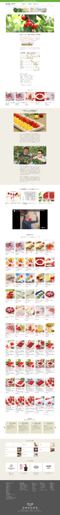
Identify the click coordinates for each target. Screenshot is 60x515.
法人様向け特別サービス (23, 484)
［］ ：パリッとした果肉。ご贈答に (26, 78)
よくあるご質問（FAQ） (9, 496)
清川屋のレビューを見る (43, 489)
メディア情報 (52, 489)
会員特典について (34, 485)
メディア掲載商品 (42, 485)
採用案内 (51, 487)
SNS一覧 (51, 488)
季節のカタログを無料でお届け (24, 485)
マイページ (33, 486)
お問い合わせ (8, 495)
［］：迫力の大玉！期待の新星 (26, 79)
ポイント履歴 (34, 488)
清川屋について (24, 3)
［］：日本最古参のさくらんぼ (25, 74)
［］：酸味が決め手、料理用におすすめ (27, 75)
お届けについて (8, 489)
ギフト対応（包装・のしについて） (10, 494)
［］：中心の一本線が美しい (25, 80)
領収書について (8, 487)
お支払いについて (8, 486)
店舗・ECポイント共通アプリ (24, 487)
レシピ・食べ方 (42, 486)
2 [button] (50, 240)
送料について (8, 488)
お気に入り (33, 489)
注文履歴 (33, 487)
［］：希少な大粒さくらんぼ (25, 82)
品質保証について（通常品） (10, 498)
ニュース (41, 488)
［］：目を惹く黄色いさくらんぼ (26, 81)
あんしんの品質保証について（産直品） (11, 497)
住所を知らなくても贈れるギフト (24, 489)
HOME (6, 13)
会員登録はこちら (34, 484)
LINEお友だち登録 (22, 488)
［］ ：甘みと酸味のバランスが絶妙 (26, 76)
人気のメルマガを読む (23, 486)
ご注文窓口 (7, 484)
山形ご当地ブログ (42, 487)
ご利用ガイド (8, 485)
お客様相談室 (8, 493)
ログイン (52, 3)
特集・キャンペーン (43, 484)
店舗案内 (51, 486)
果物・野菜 (9, 13)
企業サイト (51, 485)
